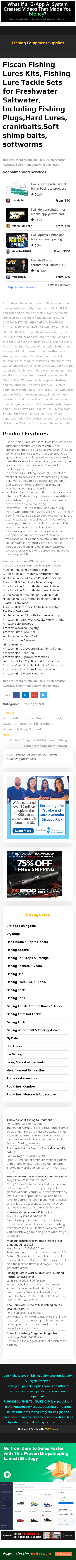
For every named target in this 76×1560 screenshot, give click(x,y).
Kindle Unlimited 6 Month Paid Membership (31, 615)
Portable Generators (22, 1078)
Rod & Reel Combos (21, 1086)
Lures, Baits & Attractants (26, 1062)
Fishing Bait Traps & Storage (28, 958)
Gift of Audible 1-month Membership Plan (30, 595)
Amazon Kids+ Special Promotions (26, 657)
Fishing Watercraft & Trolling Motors (33, 1030)
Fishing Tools (16, 1022)
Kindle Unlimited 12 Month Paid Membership (32, 599)
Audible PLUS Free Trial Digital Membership (31, 607)
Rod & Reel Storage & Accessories (32, 1094)
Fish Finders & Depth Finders (27, 942)
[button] (38, 56)
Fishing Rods (16, 998)
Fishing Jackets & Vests (24, 966)
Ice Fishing (14, 1054)
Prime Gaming (12, 644)
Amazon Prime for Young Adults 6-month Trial (33, 619)
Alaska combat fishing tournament (29, 1120)
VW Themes (51, 1429)
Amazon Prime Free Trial (19, 632)
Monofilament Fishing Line (26, 1070)
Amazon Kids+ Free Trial (18, 653)
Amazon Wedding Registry (21, 628)
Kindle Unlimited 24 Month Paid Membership (32, 578)
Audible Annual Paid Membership (25, 570)
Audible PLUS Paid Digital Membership (28, 582)
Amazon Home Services (19, 640)
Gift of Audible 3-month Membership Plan (31, 586)
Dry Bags (13, 934)
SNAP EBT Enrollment (16, 603)
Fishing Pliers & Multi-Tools (26, 982)
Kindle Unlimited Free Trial (20, 636)
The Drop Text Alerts (16, 611)
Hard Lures (14, 1046)
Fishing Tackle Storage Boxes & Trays (34, 1006)
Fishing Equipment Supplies (38, 42)
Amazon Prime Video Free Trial (23, 673)
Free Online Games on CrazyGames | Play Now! (37, 1176)
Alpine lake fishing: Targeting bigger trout (33, 1333)
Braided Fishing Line (21, 926)
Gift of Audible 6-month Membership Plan (31, 590)
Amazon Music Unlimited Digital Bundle (29, 669)
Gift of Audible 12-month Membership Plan (31, 574)
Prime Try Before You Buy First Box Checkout (32, 661)
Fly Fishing (14, 1038)
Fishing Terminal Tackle (24, 1014)
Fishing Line (15, 974)
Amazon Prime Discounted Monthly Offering (32, 648)
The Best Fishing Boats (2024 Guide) (30, 1212)
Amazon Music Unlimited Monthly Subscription (34, 665)
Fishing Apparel (18, 950)
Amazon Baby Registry (18, 624)
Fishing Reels (16, 990)
